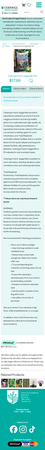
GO (41, 12)
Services (24, 397)
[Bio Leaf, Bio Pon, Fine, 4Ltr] (19, 383)
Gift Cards (25, 400)
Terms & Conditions (29, 393)
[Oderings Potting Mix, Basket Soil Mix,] (4, 383)
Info (14, 347)
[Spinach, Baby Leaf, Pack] (26, 383)
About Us (25, 395)
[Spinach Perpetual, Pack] (11, 383)
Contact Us (26, 402)
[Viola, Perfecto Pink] (40, 383)
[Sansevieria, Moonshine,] (33, 383)
